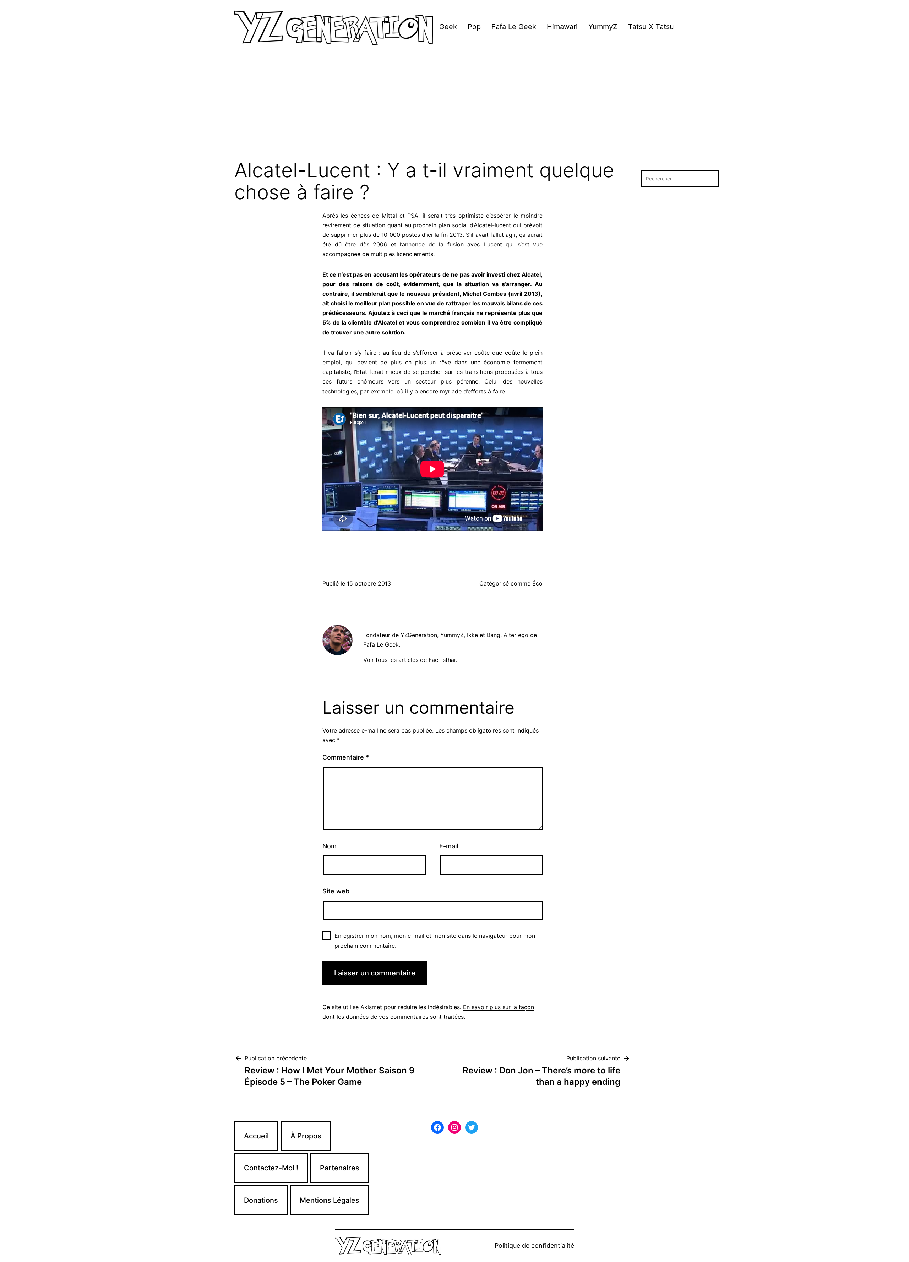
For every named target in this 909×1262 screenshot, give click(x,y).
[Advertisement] (454, 106)
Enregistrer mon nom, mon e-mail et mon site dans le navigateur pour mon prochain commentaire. (434, 940)
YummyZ (602, 26)
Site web (335, 891)
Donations (261, 1200)
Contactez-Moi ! (271, 1168)
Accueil (256, 1136)
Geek (448, 26)
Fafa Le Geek (513, 26)
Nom (329, 846)
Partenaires (339, 1168)
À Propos (305, 1136)
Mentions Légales (329, 1200)
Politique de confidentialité (534, 1245)
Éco (537, 583)
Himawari (562, 26)
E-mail (448, 846)
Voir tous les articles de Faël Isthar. (410, 659)
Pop (474, 26)
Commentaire (345, 757)
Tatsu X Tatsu (651, 26)
